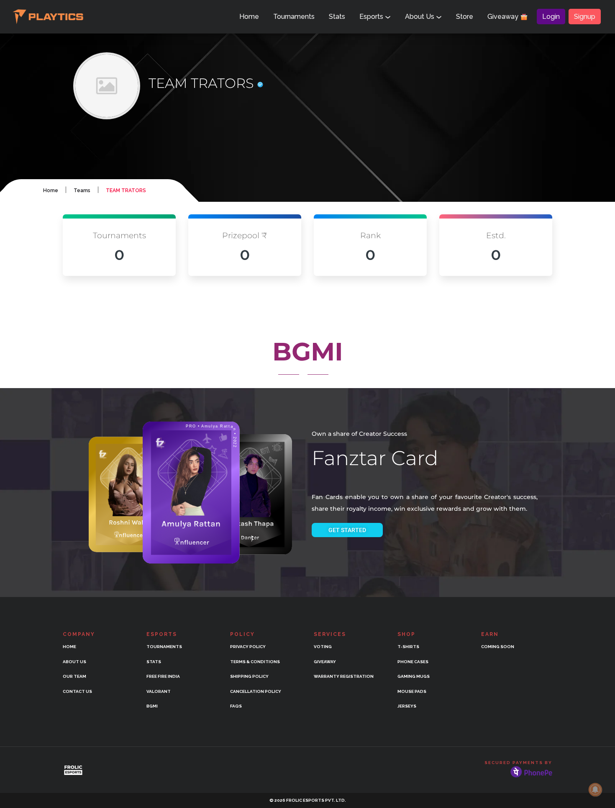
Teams (82, 190)
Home (249, 17)
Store (464, 17)
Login (551, 17)
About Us (420, 17)
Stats (337, 17)
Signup (584, 17)
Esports (372, 17)
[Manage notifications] (595, 789)
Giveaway (503, 17)
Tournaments (294, 17)
